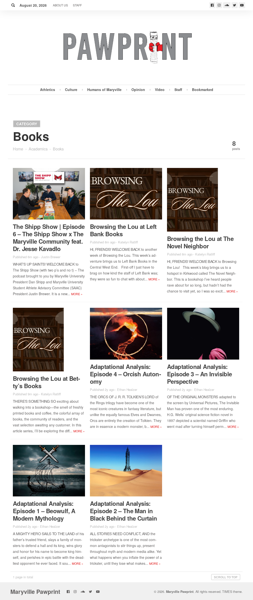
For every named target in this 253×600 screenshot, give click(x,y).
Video (160, 89)
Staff (77, 5)
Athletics (47, 89)
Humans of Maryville (104, 89)
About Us (60, 5)
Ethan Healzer (127, 389)
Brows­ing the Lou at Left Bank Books (123, 230)
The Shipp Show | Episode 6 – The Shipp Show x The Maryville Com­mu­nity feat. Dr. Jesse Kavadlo (49, 237)
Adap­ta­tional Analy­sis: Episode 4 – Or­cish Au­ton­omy (125, 373)
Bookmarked (202, 89)
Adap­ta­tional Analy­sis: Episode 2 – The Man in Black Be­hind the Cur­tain (123, 510)
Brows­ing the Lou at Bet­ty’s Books (46, 382)
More (77, 294)
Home (18, 149)
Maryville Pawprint (35, 591)
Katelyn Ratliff (128, 242)
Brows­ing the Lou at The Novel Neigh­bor (200, 242)
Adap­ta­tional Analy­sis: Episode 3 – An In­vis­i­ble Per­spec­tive (199, 373)
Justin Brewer (50, 257)
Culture (71, 89)
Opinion (138, 89)
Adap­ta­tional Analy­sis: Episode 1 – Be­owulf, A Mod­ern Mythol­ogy (44, 510)
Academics (38, 149)
